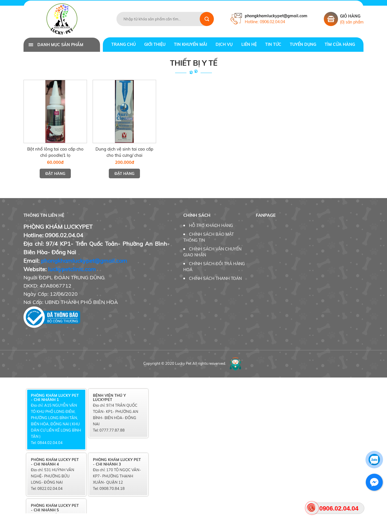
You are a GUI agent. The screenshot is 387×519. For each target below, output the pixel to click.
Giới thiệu (154, 44)
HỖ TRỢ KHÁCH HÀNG (211, 225)
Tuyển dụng (303, 44)
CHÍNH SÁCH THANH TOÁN (215, 278)
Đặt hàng (55, 173)
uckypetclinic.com (73, 269)
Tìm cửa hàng (340, 44)
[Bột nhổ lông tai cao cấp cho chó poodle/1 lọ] (55, 111)
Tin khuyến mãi (190, 44)
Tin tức (273, 44)
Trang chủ (123, 44)
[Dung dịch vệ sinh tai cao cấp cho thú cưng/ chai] (124, 111)
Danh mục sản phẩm (60, 44)
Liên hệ (249, 44)
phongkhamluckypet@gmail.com (84, 260)
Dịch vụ (224, 44)
